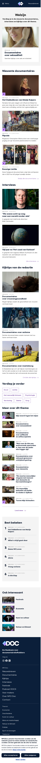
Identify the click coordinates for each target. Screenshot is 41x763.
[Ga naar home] (20, 4)
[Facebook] (6, 660)
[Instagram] (3, 660)
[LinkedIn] (9, 660)
